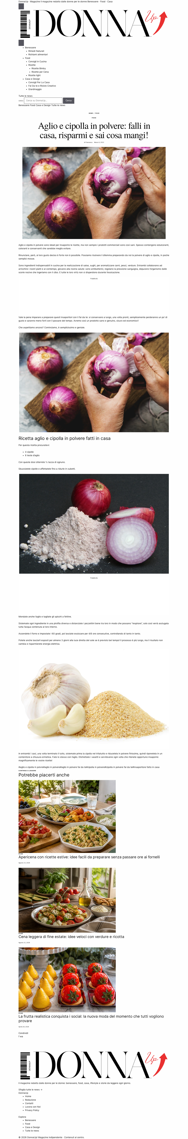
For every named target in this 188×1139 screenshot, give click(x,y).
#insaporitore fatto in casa (145, 767)
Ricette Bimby (39, 68)
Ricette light (34, 75)
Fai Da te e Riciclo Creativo (42, 86)
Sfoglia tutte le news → (30, 1089)
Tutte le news (25, 96)
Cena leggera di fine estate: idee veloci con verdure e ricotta (71, 936)
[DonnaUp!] (94, 38)
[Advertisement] (94, 298)
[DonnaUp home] (94, 1079)
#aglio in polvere (51, 767)
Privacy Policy (32, 1110)
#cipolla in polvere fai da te (118, 767)
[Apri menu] (21, 6)
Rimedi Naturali (36, 51)
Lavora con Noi (33, 1106)
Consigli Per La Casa (39, 82)
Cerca (21, 101)
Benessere (30, 47)
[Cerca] (21, 43)
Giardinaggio (35, 89)
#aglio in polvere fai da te (73, 767)
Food (27, 58)
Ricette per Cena (40, 72)
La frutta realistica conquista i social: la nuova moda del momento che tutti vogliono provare (91, 1018)
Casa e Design (32, 79)
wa (21, 1036)
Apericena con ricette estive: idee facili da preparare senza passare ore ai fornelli (89, 857)
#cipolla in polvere (95, 767)
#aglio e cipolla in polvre (31, 767)
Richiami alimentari (38, 54)
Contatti (29, 1103)
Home (91, 113)
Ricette (32, 65)
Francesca (89, 142)
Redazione (30, 1100)
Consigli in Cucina (37, 61)
